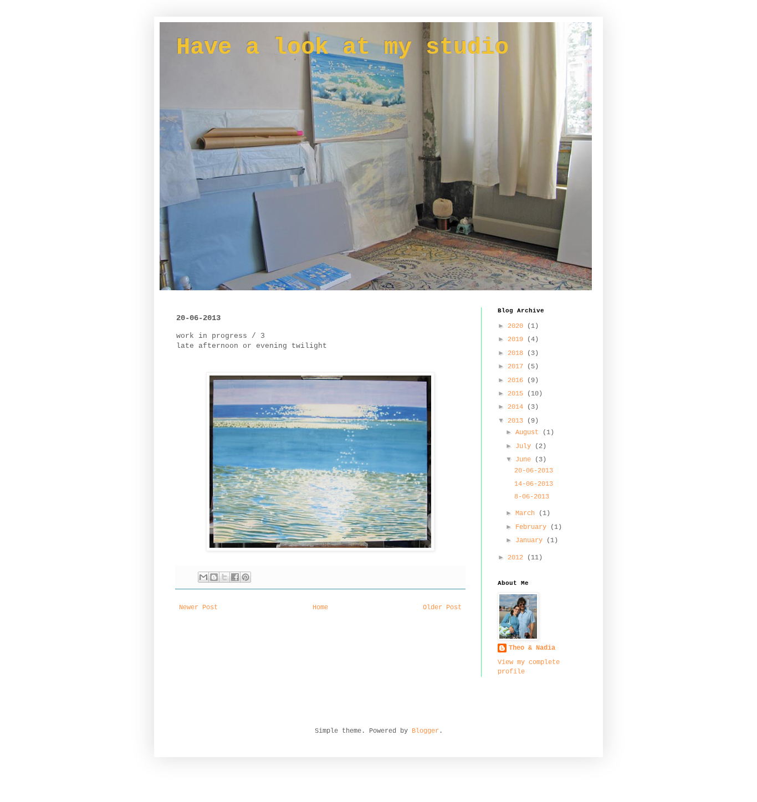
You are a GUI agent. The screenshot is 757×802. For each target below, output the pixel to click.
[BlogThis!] (213, 577)
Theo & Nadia (532, 648)
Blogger (425, 731)
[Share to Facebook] (235, 577)
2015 (517, 394)
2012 (517, 558)
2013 (517, 421)
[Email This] (203, 577)
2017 (517, 367)
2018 (517, 353)
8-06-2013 (531, 497)
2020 (517, 326)
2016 (517, 380)
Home (320, 607)
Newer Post (198, 607)
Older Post (442, 607)
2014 (517, 407)
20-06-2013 (533, 471)
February (532, 527)
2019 (517, 339)
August (529, 432)
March (527, 513)
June (525, 460)
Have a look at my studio (342, 47)
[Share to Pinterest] (245, 577)
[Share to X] (224, 577)
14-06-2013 (533, 484)
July (525, 446)
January (530, 540)
